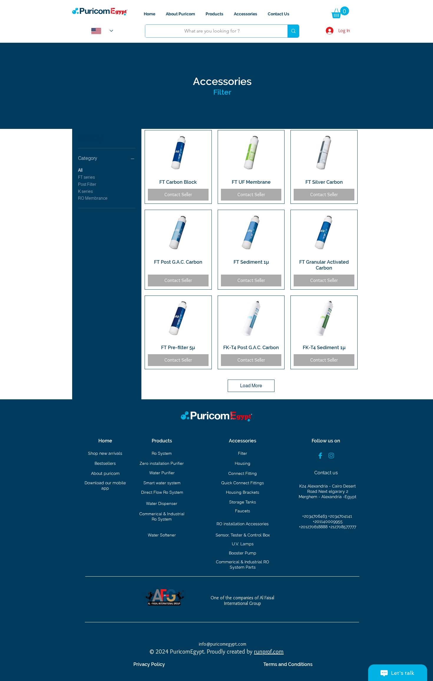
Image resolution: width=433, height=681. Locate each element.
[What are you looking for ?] (293, 31)
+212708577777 (342, 526)
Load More (251, 385)
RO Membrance (93, 198)
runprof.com (269, 651)
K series (85, 191)
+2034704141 (340, 516)
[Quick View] (178, 152)
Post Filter (87, 184)
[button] (340, 12)
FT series (86, 177)
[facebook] (320, 455)
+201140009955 (328, 521)
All (80, 170)
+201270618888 (314, 526)
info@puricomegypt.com (222, 644)
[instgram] (331, 455)
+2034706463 (315, 516)
